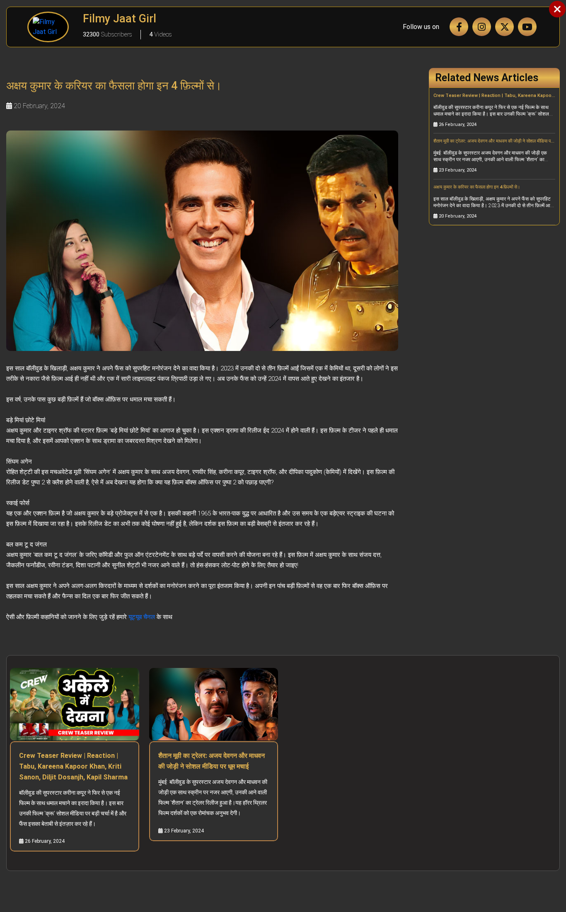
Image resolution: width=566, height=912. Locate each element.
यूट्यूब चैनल (141, 617)
